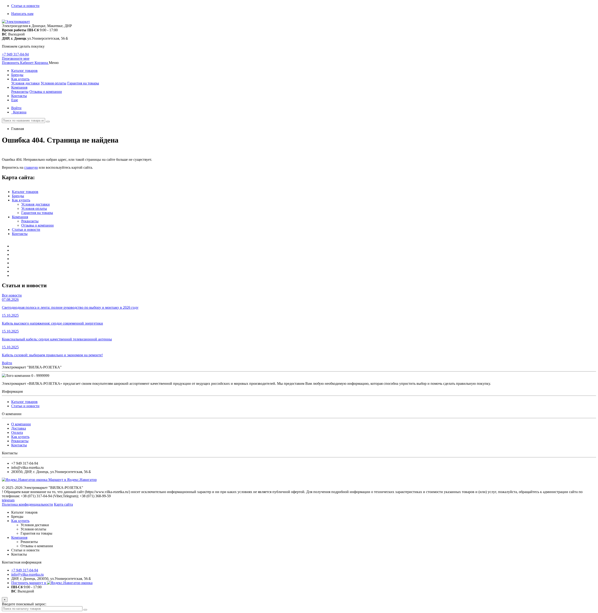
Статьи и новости (25, 6)
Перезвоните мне (15, 58)
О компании (21, 424)
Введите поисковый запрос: (24, 604)
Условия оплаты (53, 83)
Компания (19, 87)
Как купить (20, 79)
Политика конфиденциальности (27, 504)
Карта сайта (63, 504)
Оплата (17, 432)
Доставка (18, 428)
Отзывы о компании (45, 92)
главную (31, 167)
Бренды (17, 75)
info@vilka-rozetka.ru (27, 574)
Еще (14, 100)
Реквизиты (19, 92)
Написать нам (22, 14)
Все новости (12, 295)
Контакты (19, 96)
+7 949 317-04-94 (15, 54)
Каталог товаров (24, 71)
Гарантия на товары (83, 83)
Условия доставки (25, 83)
